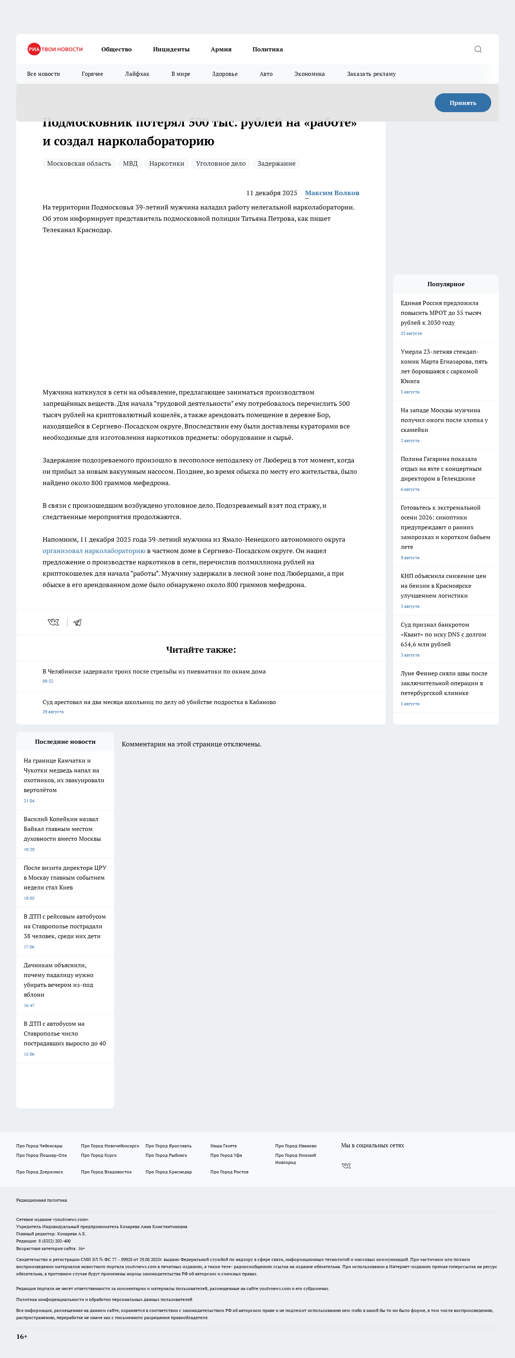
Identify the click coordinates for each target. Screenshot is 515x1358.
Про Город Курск (98, 1155)
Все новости (43, 73)
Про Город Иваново (296, 1145)
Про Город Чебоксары (39, 1145)
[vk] (54, 622)
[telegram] (79, 622)
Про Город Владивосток (106, 1172)
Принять (463, 102)
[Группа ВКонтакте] (346, 1165)
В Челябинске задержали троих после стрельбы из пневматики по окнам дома (154, 675)
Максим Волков (332, 192)
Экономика (309, 73)
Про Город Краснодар (169, 1172)
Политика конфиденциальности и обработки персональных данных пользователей (104, 1299)
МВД (130, 163)
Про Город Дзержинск (39, 1172)
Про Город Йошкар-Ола (41, 1155)
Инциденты (171, 49)
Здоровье (225, 73)
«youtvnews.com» (71, 1219)
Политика (268, 49)
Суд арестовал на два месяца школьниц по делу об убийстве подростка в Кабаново (159, 706)
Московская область (79, 163)
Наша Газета (223, 1145)
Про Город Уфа (226, 1155)
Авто (266, 73)
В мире (181, 73)
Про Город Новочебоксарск (110, 1145)
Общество (116, 49)
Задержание (277, 163)
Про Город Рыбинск (166, 1155)
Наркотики (166, 163)
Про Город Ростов (229, 1172)
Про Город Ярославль (169, 1145)
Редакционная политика (41, 1200)
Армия (221, 49)
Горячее (92, 73)
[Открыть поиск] (478, 49)
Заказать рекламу (371, 73)
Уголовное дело (221, 163)
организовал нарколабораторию (94, 550)
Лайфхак (137, 73)
